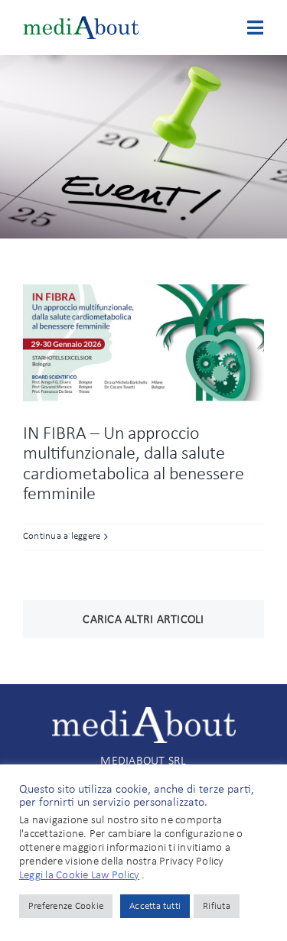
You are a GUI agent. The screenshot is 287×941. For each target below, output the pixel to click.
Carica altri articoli (143, 620)
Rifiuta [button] (216, 906)
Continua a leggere (61, 536)
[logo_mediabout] (81, 22)
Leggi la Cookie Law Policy (79, 875)
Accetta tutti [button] (155, 906)
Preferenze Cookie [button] (65, 906)
